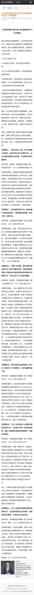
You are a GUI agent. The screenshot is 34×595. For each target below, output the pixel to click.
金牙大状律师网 (7, 2)
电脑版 (18, 2)
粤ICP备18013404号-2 (26, 591)
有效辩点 (9, 8)
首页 (4, 8)
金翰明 (13, 18)
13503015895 (24, 588)
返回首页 (10, 586)
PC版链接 (14, 558)
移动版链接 (22, 558)
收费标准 (16, 586)
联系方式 (22, 586)
